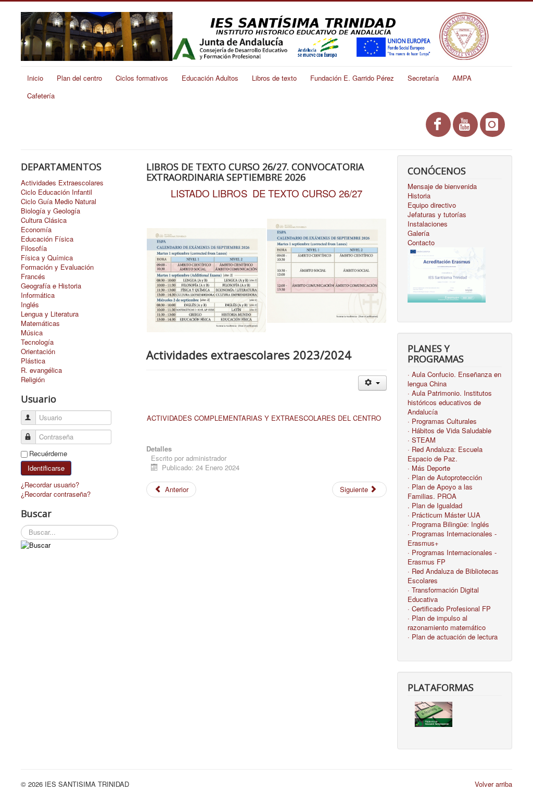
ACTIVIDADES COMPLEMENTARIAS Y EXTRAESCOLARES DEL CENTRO (264, 418)
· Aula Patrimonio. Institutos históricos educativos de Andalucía (450, 402)
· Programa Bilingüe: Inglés (448, 524)
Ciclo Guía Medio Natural (58, 201)
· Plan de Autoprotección (445, 477)
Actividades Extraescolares (62, 182)
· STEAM (422, 440)
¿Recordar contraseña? (56, 494)
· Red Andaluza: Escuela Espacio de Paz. (445, 454)
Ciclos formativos (142, 78)
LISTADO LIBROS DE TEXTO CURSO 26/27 (266, 193)
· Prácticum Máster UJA (444, 515)
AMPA (462, 78)
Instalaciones (428, 224)
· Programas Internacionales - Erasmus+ (452, 538)
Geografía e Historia (51, 286)
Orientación (38, 351)
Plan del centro (79, 78)
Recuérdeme (48, 453)
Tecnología (37, 342)
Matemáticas (40, 323)
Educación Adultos (210, 78)
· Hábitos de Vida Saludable (449, 430)
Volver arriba (493, 784)
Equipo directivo (432, 205)
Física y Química (47, 257)
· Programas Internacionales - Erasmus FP (452, 557)
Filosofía (34, 248)
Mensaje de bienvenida (442, 186)
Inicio (35, 78)
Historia (419, 195)
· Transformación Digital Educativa (443, 594)
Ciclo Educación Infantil (56, 192)
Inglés (30, 304)
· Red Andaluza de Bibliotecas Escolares (453, 576)
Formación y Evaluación (57, 267)
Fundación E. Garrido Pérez (352, 78)
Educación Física (47, 239)
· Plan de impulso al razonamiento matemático (447, 622)
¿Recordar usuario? (50, 484)
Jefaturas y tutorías (437, 214)
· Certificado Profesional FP (449, 608)
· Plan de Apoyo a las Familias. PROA (440, 491)
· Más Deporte (429, 468)
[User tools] (372, 383)
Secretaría (423, 78)
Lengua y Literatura (50, 314)
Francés (33, 276)
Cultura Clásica (44, 220)
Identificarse (46, 468)
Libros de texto (274, 78)
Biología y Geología (50, 211)
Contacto (421, 242)
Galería (418, 233)
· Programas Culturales (442, 421)
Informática (38, 295)
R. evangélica (41, 370)
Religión (33, 379)
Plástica (33, 361)
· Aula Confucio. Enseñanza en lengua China (454, 379)
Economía (36, 229)
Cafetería (41, 95)
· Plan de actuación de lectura (453, 637)
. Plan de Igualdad (435, 505)
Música (32, 332)
